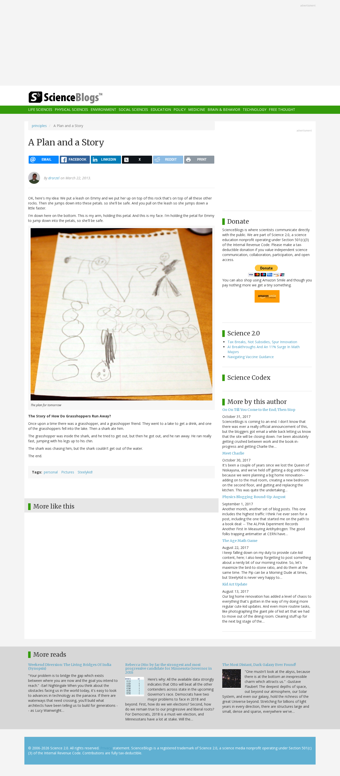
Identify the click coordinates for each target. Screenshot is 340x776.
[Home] (75, 97)
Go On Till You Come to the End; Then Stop (258, 409)
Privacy (106, 748)
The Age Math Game (239, 540)
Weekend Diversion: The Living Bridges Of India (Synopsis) (69, 666)
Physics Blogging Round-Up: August (253, 497)
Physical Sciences (71, 109)
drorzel (53, 178)
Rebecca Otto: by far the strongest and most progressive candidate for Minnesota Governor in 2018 (168, 668)
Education (161, 109)
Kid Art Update (234, 584)
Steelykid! (85, 472)
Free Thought (282, 109)
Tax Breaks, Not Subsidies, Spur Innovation (262, 341)
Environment (103, 109)
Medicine (196, 109)
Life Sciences (40, 109)
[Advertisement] (170, 43)
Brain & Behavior (224, 109)
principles (39, 125)
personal (51, 472)
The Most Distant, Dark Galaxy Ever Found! (259, 664)
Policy (179, 109)
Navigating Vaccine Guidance (250, 356)
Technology (254, 109)
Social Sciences (133, 109)
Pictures (67, 472)
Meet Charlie (233, 453)
